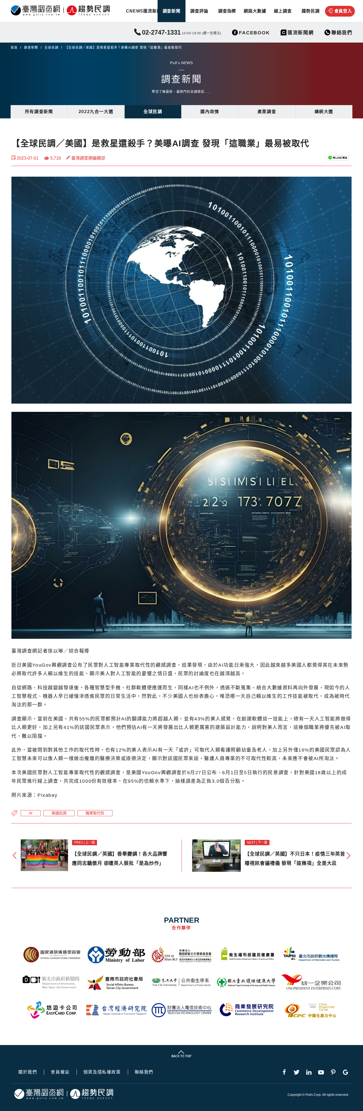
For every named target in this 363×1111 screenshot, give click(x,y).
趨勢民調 (310, 11)
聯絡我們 (144, 1072)
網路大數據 (255, 11)
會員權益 (60, 1072)
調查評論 (199, 11)
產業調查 (267, 111)
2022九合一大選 (96, 111)
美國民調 (59, 813)
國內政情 (209, 111)
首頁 (14, 47)
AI (30, 813)
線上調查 (283, 11)
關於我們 (27, 1072)
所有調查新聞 (39, 111)
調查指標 (227, 11)
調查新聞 (171, 11)
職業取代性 (95, 813)
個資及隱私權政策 (102, 1072)
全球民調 (51, 47)
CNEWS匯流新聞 (144, 11)
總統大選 (324, 111)
